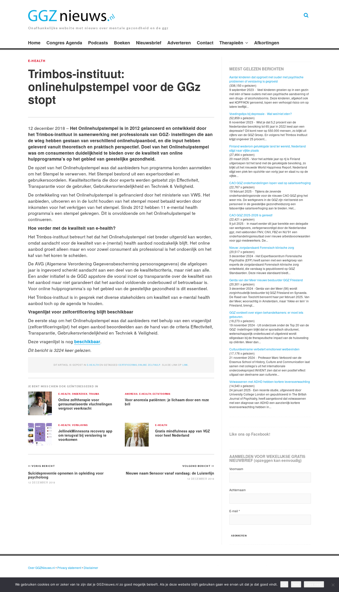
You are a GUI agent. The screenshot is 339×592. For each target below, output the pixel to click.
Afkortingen (266, 42)
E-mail (234, 511)
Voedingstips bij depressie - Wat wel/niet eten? (260, 114)
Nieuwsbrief (148, 42)
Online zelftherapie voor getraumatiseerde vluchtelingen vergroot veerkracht (85, 403)
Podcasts (98, 42)
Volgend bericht (196, 465)
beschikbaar (87, 341)
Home (34, 42)
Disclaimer (91, 567)
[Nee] (332, 584)
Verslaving (80, 425)
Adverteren (179, 42)
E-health (36, 60)
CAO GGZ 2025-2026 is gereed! (250, 215)
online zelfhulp (149, 364)
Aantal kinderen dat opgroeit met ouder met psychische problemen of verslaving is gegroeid (266, 79)
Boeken (122, 42)
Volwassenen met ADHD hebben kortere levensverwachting (269, 381)
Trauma (94, 394)
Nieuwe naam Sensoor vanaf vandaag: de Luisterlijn (170, 473)
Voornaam (236, 469)
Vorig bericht (43, 465)
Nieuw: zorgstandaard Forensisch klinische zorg (261, 247)
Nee (296, 584)
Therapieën (231, 42)
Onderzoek (80, 394)
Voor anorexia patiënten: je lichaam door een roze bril (167, 401)
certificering (127, 364)
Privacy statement (69, 567)
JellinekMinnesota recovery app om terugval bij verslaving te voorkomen (85, 435)
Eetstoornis (161, 394)
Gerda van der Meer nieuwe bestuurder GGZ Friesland (266, 280)
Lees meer (314, 584)
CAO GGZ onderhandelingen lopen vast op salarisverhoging (270, 183)
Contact (205, 42)
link (185, 364)
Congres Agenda (64, 42)
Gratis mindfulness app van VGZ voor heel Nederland (182, 433)
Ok (284, 584)
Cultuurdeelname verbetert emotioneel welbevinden (264, 349)
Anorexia (131, 394)
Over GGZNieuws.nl (41, 567)
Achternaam (237, 490)
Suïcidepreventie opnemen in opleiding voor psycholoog (65, 475)
